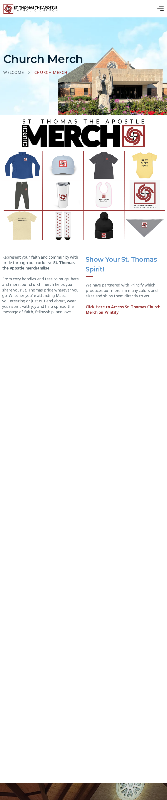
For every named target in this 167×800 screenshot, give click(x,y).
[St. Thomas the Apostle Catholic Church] (30, 9)
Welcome (13, 72)
